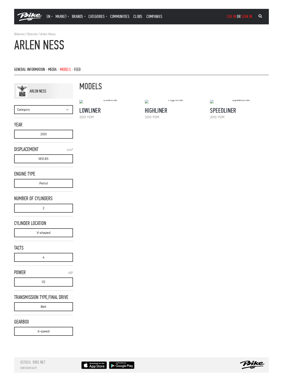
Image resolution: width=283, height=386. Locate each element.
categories (96, 16)
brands (77, 16)
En (48, 16)
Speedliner (223, 110)
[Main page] (29, 19)
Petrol (43, 183)
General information (29, 69)
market (61, 16)
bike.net (39, 362)
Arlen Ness (48, 34)
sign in (246, 16)
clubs (137, 16)
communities (119, 16)
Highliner (156, 110)
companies (154, 16)
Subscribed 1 (59, 98)
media (52, 69)
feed (77, 69)
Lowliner (90, 110)
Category (23, 110)
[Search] (260, 16)
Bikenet (19, 34)
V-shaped (43, 233)
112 (43, 282)
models (65, 69)
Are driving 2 (42, 98)
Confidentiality (28, 368)
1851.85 (43, 159)
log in (231, 16)
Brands (32, 34)
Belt (43, 307)
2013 (43, 134)
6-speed (44, 331)
